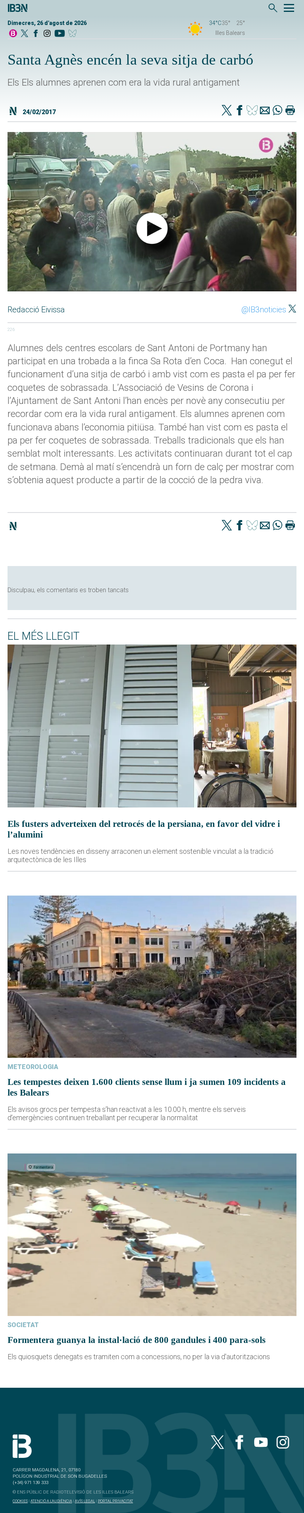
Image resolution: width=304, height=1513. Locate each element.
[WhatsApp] (277, 111)
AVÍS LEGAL (85, 1501)
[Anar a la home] (13, 33)
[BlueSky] (73, 33)
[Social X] (24, 33)
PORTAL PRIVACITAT (115, 1501)
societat (23, 1325)
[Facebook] (36, 33)
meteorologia (33, 1067)
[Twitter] (226, 111)
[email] (264, 111)
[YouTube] (59, 33)
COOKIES (20, 1501)
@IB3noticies (263, 309)
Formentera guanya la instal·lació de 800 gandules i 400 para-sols (137, 1340)
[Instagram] (47, 33)
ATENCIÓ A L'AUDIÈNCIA (51, 1501)
